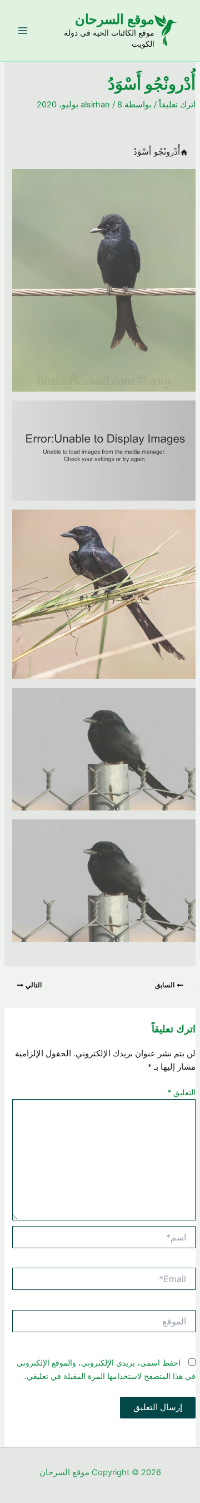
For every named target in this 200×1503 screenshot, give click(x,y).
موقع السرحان (114, 19)
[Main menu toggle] (22, 30)
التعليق (181, 1092)
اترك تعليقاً (177, 105)
